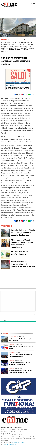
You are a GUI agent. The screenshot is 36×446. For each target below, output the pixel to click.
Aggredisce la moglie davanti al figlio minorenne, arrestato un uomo (20, 371)
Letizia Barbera (21, 39)
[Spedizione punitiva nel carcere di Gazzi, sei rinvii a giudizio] (18, 27)
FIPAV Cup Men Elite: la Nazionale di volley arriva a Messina (20, 355)
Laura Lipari (12, 352)
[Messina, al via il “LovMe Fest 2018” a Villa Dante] (5, 254)
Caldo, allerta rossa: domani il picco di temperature (21, 347)
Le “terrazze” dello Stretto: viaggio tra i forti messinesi (21, 339)
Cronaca (5, 39)
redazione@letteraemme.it (18, 442)
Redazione (12, 344)
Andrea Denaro (13, 336)
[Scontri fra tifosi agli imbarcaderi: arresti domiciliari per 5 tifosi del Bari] (5, 264)
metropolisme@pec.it (10, 444)
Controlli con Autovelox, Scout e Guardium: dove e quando (19, 363)
